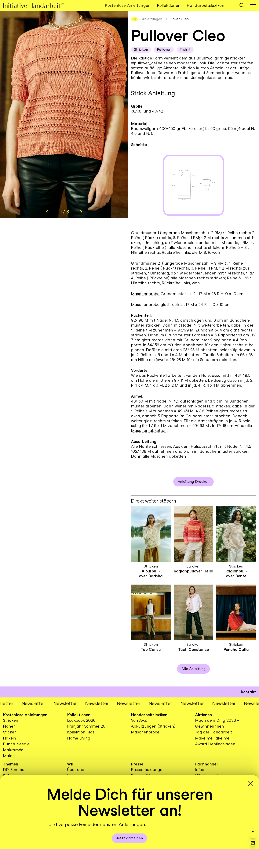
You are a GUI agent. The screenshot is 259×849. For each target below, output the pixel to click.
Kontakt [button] (248, 692)
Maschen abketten (149, 430)
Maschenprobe (145, 293)
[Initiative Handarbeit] (36, 5)
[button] (241, 5)
